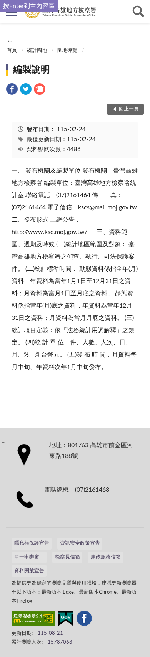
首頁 (12, 50)
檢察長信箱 (67, 557)
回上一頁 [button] (129, 109)
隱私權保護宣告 (31, 543)
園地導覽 (67, 50)
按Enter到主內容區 (29, 6)
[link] (12, 90)
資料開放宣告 (29, 570)
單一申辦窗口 (29, 557)
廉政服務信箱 (106, 557)
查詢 (138, 11)
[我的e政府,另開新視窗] (65, 620)
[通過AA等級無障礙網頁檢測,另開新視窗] (33, 620)
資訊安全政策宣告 (80, 543)
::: (10, 40)
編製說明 (31, 69)
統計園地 (37, 50)
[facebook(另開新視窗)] (84, 620)
